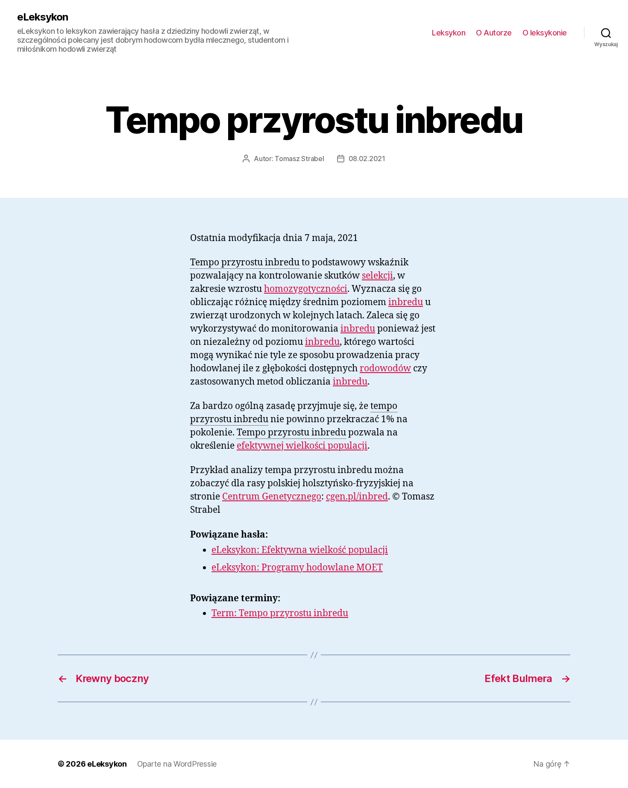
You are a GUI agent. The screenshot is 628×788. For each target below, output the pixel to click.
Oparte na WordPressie (177, 763)
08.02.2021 (367, 158)
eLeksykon (42, 17)
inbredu (405, 302)
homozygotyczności (305, 289)
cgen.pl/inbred (357, 497)
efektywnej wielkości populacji (302, 446)
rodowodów (385, 368)
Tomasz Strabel (299, 158)
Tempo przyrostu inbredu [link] (244, 262)
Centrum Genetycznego (271, 497)
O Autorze (494, 32)
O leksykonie (544, 32)
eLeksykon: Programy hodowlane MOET (297, 567)
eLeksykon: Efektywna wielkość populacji (299, 550)
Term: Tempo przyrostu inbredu (279, 613)
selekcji (377, 276)
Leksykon (448, 32)
